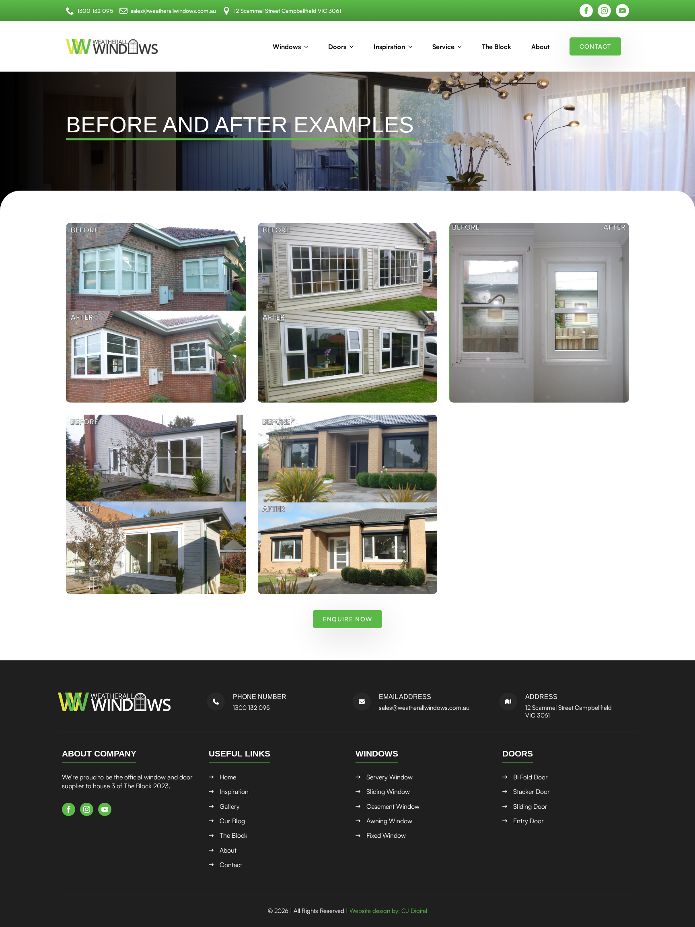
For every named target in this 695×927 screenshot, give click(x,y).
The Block (496, 47)
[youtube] (622, 10)
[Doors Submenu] (354, 46)
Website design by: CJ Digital (388, 911)
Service (443, 47)
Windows (287, 47)
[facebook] (586, 10)
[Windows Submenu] (308, 46)
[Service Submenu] (462, 46)
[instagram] (604, 10)
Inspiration (389, 47)
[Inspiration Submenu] (412, 46)
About (540, 47)
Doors (337, 47)
